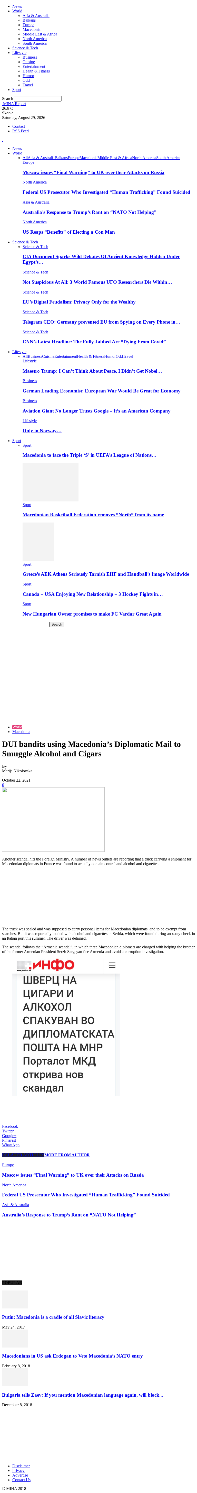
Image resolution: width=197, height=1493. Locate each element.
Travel (28, 85)
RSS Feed (20, 131)
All (25, 157)
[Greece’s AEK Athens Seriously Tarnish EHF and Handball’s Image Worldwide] (38, 559)
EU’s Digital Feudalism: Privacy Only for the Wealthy (79, 302)
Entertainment (34, 66)
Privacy (18, 1470)
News (17, 6)
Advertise (20, 1475)
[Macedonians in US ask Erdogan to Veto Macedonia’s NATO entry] (15, 1346)
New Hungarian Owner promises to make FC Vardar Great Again (92, 614)
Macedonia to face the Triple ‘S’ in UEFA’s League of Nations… (89, 455)
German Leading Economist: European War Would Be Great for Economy (102, 390)
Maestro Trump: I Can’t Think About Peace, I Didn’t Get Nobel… (92, 371)
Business (30, 57)
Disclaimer (21, 1466)
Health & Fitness (36, 71)
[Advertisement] (98, 666)
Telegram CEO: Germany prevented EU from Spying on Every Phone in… (101, 322)
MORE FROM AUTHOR (67, 1155)
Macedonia (32, 29)
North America (35, 38)
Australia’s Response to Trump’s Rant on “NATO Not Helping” (89, 212)
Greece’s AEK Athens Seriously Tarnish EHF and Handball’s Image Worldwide (106, 574)
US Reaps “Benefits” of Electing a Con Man (69, 232)
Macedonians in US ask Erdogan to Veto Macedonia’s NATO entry (72, 1356)
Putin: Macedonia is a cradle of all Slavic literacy (53, 1317)
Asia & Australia (36, 15)
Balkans (29, 20)
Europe (28, 25)
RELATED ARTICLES (23, 1155)
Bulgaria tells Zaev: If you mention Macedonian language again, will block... (82, 1395)
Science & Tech (25, 48)
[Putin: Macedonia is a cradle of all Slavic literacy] (15, 1307)
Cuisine (29, 62)
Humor (28, 76)
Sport (16, 89)
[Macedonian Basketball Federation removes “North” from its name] (50, 500)
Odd (26, 80)
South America (35, 43)
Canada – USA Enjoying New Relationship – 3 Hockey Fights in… (93, 594)
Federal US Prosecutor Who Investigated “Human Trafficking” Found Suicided (106, 192)
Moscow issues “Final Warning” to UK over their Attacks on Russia (93, 172)
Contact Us (21, 1480)
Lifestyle (19, 52)
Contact (18, 126)
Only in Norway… (42, 430)
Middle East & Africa (40, 34)
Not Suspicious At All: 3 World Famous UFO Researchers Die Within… (97, 282)
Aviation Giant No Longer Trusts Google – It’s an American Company (97, 411)
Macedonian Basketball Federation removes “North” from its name (93, 514)
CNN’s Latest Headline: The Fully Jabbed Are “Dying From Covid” (94, 341)
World (17, 11)
